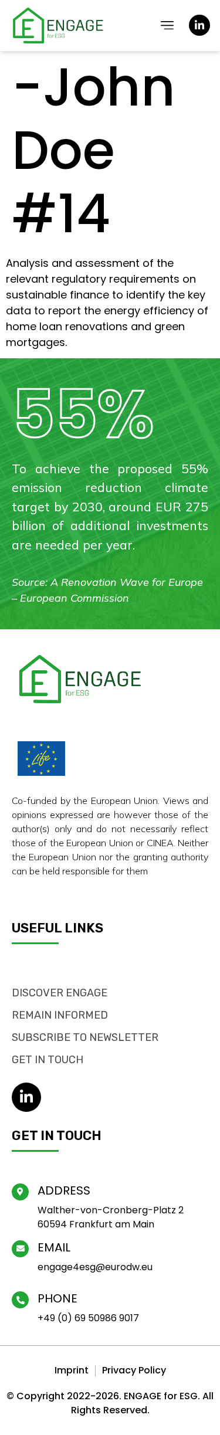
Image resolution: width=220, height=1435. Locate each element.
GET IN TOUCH (47, 1059)
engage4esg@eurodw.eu (95, 1267)
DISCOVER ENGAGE (59, 992)
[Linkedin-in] (199, 25)
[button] (167, 25)
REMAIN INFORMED (60, 1015)
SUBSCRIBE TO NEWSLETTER (85, 1037)
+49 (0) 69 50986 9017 (88, 1318)
